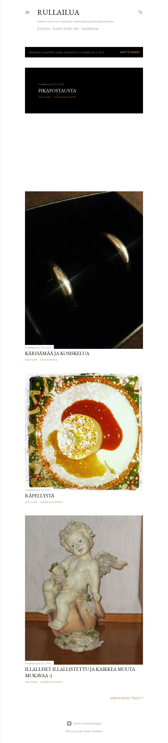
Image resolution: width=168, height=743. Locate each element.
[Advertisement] (84, 152)
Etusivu (43, 29)
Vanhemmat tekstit (126, 698)
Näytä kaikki (129, 52)
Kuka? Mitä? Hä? (66, 29)
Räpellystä (39, 495)
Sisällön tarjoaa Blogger (87, 723)
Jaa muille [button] (44, 96)
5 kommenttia (48, 359)
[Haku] (140, 11)
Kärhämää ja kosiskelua (57, 353)
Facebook (90, 29)
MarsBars (97, 731)
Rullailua (58, 12)
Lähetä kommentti (64, 96)
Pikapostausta (57, 90)
